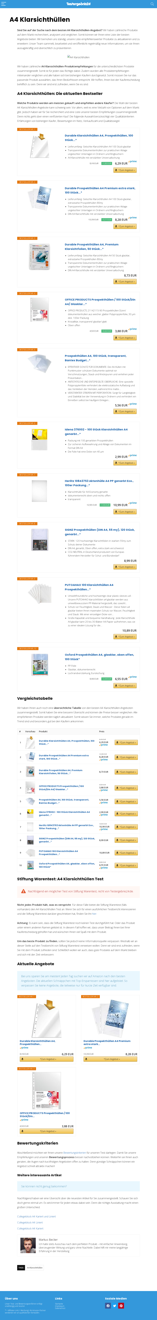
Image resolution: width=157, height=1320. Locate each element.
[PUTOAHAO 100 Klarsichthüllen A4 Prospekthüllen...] (39, 593)
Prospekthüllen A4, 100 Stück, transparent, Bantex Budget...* (95, 358)
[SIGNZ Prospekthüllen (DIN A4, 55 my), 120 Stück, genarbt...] (39, 540)
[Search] (152, 4)
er (95, 913)
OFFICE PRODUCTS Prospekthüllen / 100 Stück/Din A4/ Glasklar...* (100, 302)
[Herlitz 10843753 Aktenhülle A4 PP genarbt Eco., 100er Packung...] (39, 491)
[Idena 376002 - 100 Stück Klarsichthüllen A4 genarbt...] (39, 439)
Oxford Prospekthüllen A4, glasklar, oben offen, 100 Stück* (99, 657)
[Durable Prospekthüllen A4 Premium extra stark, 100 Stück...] (39, 198)
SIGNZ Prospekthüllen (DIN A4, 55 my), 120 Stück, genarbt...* (100, 532)
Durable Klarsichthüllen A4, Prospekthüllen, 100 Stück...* (99, 138)
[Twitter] (114, 1306)
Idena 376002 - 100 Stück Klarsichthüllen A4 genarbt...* (96, 432)
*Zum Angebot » (127, 170)
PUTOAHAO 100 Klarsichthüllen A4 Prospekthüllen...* (89, 587)
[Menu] (3, 4)
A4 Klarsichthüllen (34, 1267)
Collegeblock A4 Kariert (30, 1228)
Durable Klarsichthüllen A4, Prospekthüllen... (38, 1043)
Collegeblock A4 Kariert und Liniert (36, 1216)
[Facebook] (108, 1306)
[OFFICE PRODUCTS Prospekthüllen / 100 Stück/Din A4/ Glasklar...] (39, 309)
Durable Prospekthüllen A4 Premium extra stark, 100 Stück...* (100, 190)
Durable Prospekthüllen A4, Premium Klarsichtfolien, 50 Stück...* (92, 246)
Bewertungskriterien (74, 1152)
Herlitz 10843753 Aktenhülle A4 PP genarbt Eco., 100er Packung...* (99, 483)
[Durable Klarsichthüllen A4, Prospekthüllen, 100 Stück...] (39, 145)
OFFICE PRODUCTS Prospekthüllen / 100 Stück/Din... (45, 1115)
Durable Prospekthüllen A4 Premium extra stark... (107, 1043)
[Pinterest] (121, 1306)
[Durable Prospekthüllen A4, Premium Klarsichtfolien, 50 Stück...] (39, 257)
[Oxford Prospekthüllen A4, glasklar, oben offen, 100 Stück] (39, 665)
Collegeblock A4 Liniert (30, 1222)
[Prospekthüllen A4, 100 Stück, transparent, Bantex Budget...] (39, 363)
